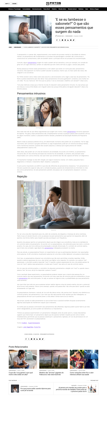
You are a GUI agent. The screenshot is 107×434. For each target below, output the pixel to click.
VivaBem (24, 323)
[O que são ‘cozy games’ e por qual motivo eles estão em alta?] (23, 359)
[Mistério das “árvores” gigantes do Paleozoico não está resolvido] (53, 359)
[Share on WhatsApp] (62, 40)
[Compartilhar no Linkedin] (68, 40)
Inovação (74, 385)
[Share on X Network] (59, 40)
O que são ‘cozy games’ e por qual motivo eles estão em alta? (21, 374)
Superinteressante (34, 323)
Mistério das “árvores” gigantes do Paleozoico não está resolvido (51, 374)
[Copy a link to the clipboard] (73, 40)
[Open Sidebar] (102, 17)
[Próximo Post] (92, 389)
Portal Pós (37, 327)
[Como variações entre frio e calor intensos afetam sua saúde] (84, 359)
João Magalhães (28, 327)
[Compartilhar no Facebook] (57, 40)
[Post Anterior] (15, 389)
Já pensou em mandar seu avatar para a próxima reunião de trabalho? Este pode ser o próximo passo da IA (71, 389)
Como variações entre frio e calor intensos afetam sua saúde (82, 374)
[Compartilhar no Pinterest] (65, 40)
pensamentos (32, 62)
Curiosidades (69, 36)
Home (10, 47)
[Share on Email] (70, 40)
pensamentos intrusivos (47, 334)
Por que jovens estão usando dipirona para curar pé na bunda (35, 389)
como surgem (28, 334)
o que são (36, 334)
